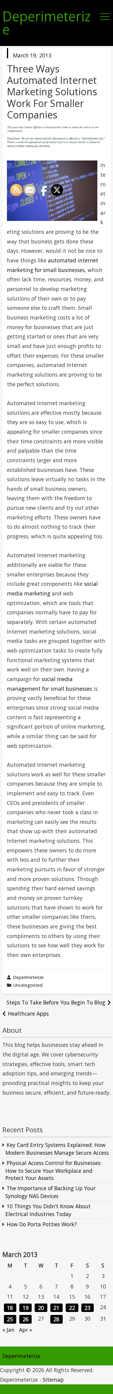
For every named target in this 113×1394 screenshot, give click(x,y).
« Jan (8, 1329)
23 (87, 1307)
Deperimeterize (46, 23)
